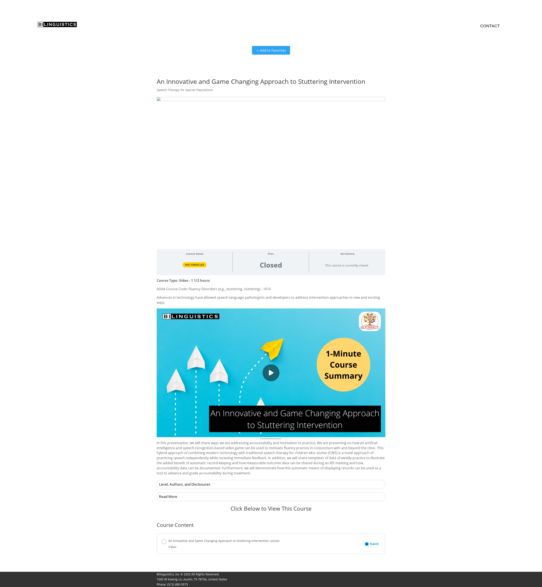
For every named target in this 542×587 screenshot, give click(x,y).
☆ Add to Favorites (271, 50)
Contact (490, 26)
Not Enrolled (194, 264)
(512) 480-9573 (177, 584)
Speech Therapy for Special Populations (185, 90)
